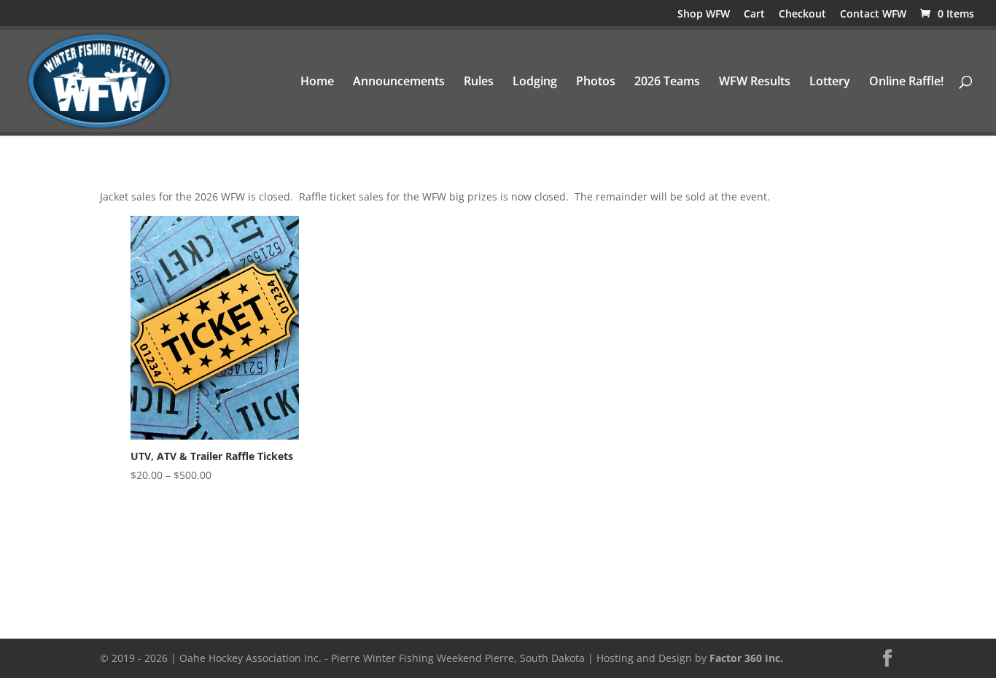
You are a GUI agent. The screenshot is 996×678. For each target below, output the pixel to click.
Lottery (829, 82)
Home (317, 82)
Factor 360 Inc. (746, 658)
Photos (595, 82)
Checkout (802, 14)
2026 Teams (667, 82)
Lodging (535, 82)
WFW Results (754, 82)
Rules (479, 82)
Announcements (399, 82)
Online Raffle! (906, 82)
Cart (754, 14)
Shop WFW (703, 14)
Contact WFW (873, 14)
